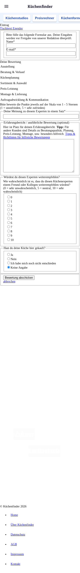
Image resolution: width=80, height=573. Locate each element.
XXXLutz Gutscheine (50, 312)
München (48, 302)
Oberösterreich (16, 305)
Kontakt (15, 564)
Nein (13, 259)
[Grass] (59, 439)
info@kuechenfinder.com (15, 388)
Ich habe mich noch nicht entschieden (33, 263)
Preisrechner (44, 18)
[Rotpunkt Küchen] (23, 490)
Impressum (17, 554)
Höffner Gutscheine (31, 319)
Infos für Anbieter (19, 359)
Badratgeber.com (19, 348)
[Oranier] (30, 473)
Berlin (28, 302)
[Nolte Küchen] (65, 473)
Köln (57, 305)
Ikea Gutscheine (29, 312)
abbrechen (9, 281)
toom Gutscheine (29, 316)
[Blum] (24, 439)
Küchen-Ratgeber (19, 337)
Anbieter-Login (21, 373)
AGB (14, 544)
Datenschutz (18, 534)
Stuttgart (65, 305)
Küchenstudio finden (21, 295)
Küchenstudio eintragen (23, 369)
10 (12, 240)
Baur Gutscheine (47, 316)
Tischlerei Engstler (11, 28)
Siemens (13, 309)
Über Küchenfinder (20, 341)
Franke (74, 305)
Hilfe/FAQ (15, 344)
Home (14, 515)
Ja (12, 254)
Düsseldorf (37, 305)
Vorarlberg (59, 302)
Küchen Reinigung (20, 334)
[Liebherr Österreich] (44, 456)
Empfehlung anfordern (22, 298)
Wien (27, 305)
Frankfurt (49, 305)
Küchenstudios (17, 18)
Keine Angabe (19, 267)
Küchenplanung (18, 331)
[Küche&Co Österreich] (55, 490)
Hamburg (37, 302)
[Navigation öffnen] (6, 6)
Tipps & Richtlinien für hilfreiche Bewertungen (39, 135)
